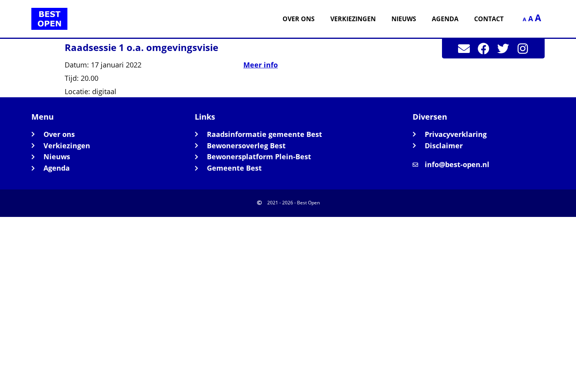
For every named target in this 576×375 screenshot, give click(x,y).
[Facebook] (483, 49)
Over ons (299, 19)
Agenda (445, 19)
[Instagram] (523, 49)
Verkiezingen (353, 19)
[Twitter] (503, 49)
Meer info (260, 64)
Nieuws (403, 19)
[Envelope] (464, 49)
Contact (489, 19)
